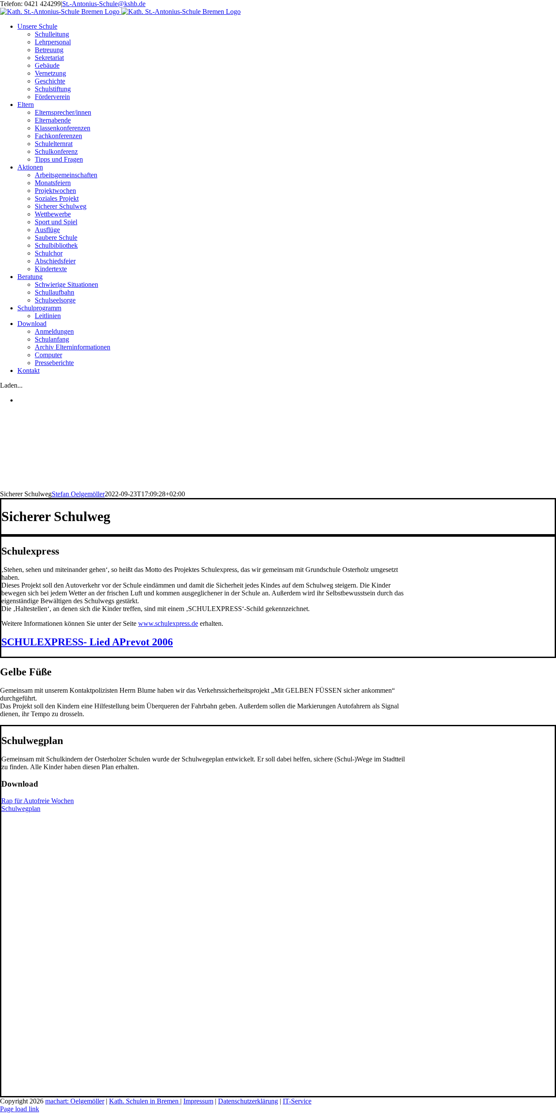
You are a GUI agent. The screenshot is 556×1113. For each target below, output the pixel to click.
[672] (70, 905)
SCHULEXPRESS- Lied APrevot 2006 (87, 642)
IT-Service (297, 1101)
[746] (70, 1092)
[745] (66, 1002)
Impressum (198, 1101)
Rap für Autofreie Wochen (37, 800)
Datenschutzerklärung (248, 1101)
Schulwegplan (20, 808)
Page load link (19, 1109)
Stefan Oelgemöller (78, 494)
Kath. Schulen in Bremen (144, 1101)
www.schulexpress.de (168, 623)
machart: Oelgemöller (74, 1101)
